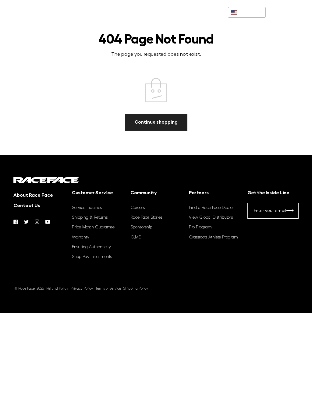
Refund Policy (57, 288)
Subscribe (290, 211)
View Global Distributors (211, 217)
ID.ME (135, 237)
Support (42, 12)
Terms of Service (108, 288)
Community (73, 12)
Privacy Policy (82, 288)
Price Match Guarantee (93, 227)
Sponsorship (141, 227)
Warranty (80, 237)
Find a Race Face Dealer (211, 208)
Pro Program (200, 227)
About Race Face (33, 195)
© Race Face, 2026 (29, 288)
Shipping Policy (135, 288)
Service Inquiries (87, 208)
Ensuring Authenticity (91, 247)
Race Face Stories (146, 217)
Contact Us (26, 205)
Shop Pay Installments (92, 257)
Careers (137, 208)
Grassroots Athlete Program (213, 237)
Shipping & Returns (90, 217)
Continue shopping (156, 122)
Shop (18, 12)
